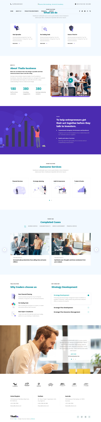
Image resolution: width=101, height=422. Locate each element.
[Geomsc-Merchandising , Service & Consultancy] (50, 4)
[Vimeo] (85, 417)
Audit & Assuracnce (59, 181)
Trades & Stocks (79, 181)
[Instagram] (89, 417)
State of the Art (72, 34)
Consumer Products (45, 226)
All (25, 226)
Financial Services (17, 181)
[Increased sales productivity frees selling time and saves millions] (29, 244)
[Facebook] (78, 417)
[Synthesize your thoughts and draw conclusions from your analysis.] (71, 244)
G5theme (33, 419)
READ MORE (15, 43)
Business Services (32, 226)
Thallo (15, 419)
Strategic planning (38, 181)
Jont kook (73, 354)
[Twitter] (81, 417)
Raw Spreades (17, 34)
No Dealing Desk (45, 34)
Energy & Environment (58, 226)
